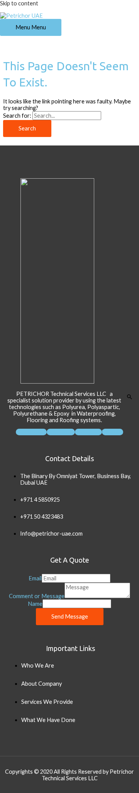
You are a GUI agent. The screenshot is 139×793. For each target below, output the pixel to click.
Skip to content (19, 3)
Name (35, 603)
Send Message (69, 616)
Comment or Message (36, 596)
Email (35, 578)
